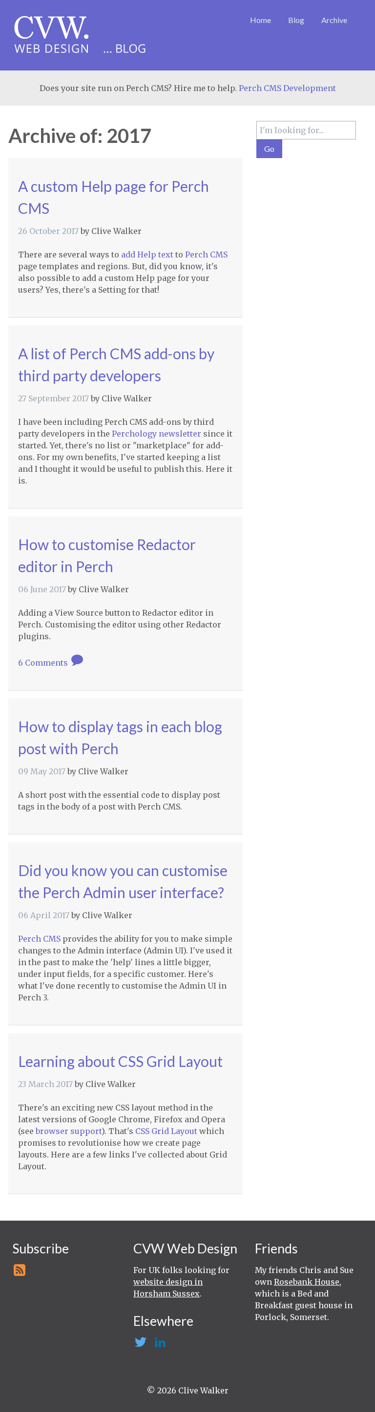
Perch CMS (206, 254)
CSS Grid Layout (166, 1131)
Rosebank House (306, 1282)
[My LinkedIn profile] (159, 1345)
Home (260, 19)
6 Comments (44, 663)
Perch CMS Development (287, 88)
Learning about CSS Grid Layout (120, 1061)
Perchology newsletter (156, 434)
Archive (334, 19)
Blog (296, 19)
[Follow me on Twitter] (139, 1345)
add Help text (147, 254)
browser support (69, 1131)
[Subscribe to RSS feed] (18, 1273)
